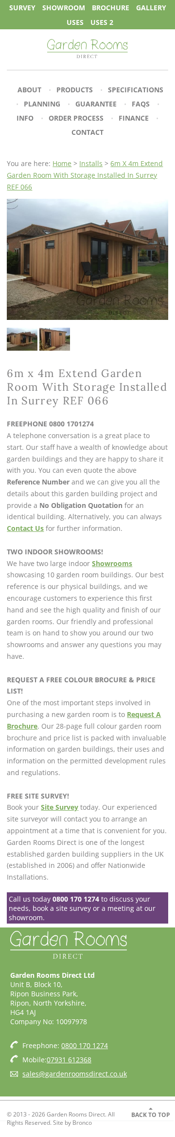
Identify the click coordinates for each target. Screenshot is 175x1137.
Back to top (150, 1115)
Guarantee (96, 103)
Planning (42, 103)
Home (61, 163)
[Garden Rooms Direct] (87, 49)
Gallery (151, 7)
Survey (22, 7)
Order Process (76, 118)
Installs (91, 163)
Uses (75, 21)
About (29, 89)
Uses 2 (101, 21)
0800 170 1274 (75, 899)
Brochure (110, 7)
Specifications (135, 89)
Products (74, 89)
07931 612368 (69, 1059)
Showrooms (112, 563)
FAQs (141, 103)
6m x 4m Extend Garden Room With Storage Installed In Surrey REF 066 (85, 175)
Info (25, 118)
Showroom (63, 7)
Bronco (82, 1122)
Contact (87, 132)
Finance (134, 118)
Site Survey (59, 807)
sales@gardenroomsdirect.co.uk (74, 1073)
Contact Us (25, 528)
